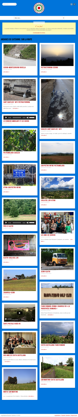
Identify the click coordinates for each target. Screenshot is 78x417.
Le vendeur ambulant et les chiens (16, 121)
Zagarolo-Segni (9, 292)
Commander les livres (39, 33)
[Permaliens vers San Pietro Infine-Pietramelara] (57, 153)
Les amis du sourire (48, 235)
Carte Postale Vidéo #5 (12, 324)
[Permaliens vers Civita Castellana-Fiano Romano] (57, 333)
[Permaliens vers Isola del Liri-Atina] (57, 188)
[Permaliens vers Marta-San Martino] (19, 379)
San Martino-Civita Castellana (52, 380)
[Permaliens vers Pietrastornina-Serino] (57, 55)
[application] (19, 118)
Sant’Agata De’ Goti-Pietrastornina (16, 102)
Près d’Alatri (8, 226)
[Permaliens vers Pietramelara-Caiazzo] (19, 140)
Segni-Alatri (45, 271)
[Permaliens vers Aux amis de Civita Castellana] (19, 343)
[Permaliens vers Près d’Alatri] (19, 210)
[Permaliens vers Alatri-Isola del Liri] (19, 245)
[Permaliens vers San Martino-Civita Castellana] (57, 367)
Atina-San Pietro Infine (12, 187)
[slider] (32, 117)
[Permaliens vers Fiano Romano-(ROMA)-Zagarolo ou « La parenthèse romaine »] (57, 294)
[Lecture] (6, 118)
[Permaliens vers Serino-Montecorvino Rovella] (19, 55)
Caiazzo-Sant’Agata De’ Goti (51, 129)
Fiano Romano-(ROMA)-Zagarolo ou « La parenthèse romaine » (55, 307)
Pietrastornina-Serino (49, 67)
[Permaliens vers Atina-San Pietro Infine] (19, 175)
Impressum (74, 415)
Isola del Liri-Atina (48, 200)
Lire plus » (6, 72)
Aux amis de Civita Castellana (14, 355)
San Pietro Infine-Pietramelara (52, 166)
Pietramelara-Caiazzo (11, 153)
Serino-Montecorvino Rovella (14, 67)
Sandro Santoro (65, 415)
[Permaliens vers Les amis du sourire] (57, 223)
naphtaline (57, 415)
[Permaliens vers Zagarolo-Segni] (19, 280)
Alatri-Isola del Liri (11, 258)
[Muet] (28, 118)
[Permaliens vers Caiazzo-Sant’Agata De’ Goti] (57, 103)
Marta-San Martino (10, 392)
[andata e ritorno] (39, 13)
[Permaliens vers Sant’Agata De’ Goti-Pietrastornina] (19, 90)
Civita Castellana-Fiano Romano (53, 345)
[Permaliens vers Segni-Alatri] (57, 259)
